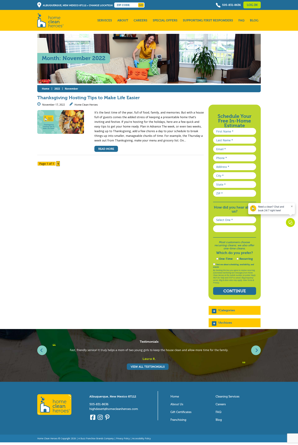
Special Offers (165, 20)
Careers (140, 20)
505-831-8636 (231, 5)
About (122, 20)
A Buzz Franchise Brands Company (96, 438)
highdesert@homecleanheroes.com (113, 409)
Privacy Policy (123, 438)
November (71, 88)
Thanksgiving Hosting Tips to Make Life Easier (88, 97)
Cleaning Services (227, 396)
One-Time (225, 259)
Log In (252, 5)
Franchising (178, 420)
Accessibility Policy (141, 438)
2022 (57, 88)
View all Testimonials (148, 366)
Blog (254, 20)
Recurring (246, 259)
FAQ (241, 20)
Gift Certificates (181, 412)
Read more (106, 148)
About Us (176, 404)
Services (104, 20)
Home (45, 88)
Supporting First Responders (208, 20)
